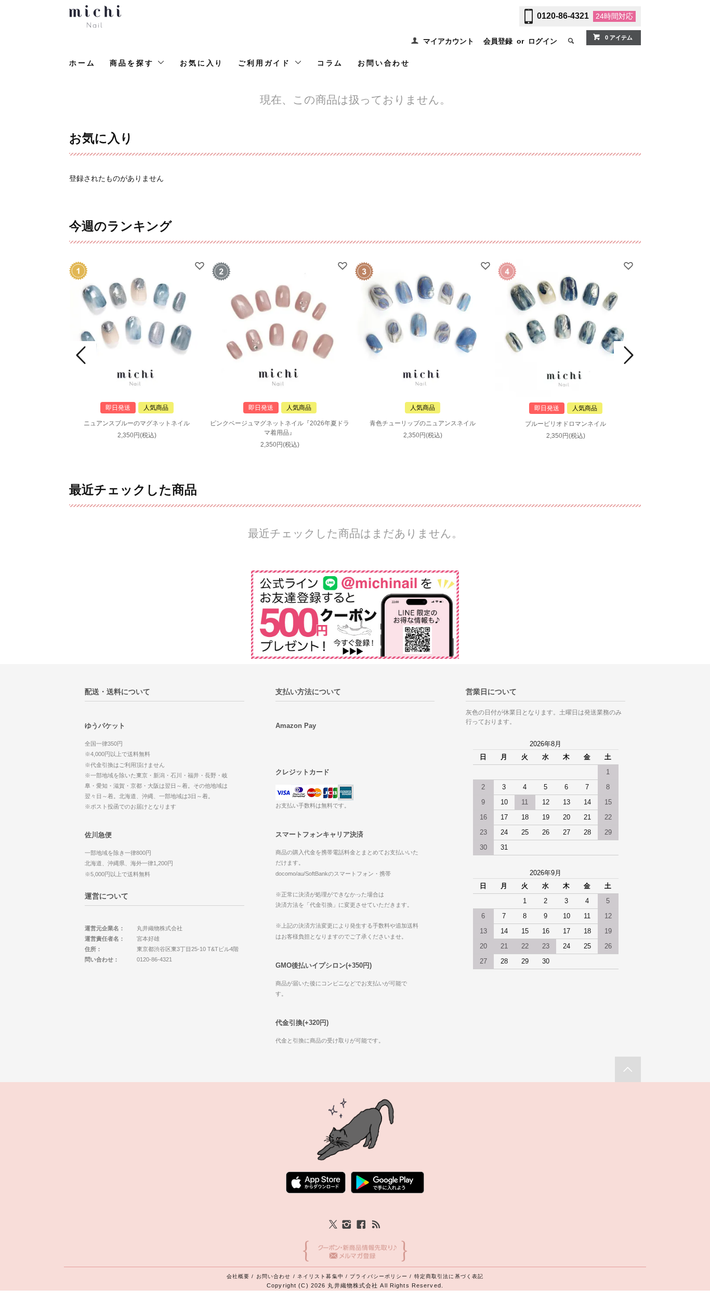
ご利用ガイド (266, 63)
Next (627, 355)
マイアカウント (448, 41)
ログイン (542, 41)
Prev (82, 355)
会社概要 (238, 1276)
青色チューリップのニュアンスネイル (423, 423)
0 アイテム (619, 37)
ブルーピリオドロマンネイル (565, 423)
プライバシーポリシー (378, 1276)
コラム (330, 63)
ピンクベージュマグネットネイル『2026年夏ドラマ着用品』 (279, 428)
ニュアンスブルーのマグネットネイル (137, 423)
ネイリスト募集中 (320, 1276)
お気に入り (201, 63)
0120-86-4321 (563, 15)
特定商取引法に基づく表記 (448, 1276)
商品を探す (133, 63)
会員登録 (497, 41)
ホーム (82, 63)
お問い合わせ (384, 63)
